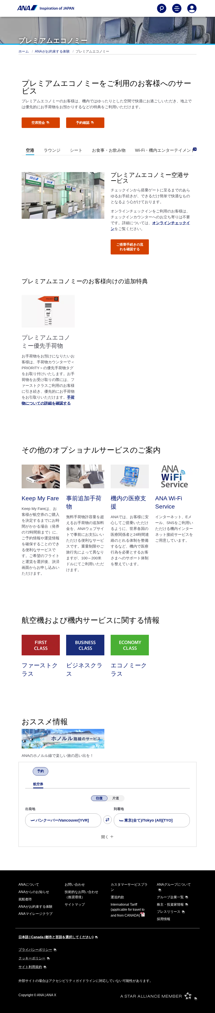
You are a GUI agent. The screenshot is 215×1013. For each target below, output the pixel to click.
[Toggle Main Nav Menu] (176, 8)
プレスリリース (168, 911)
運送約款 (117, 897)
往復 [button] (99, 798)
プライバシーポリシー (35, 949)
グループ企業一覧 (170, 897)
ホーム (24, 51)
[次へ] (52, 771)
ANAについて (28, 884)
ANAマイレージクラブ (35, 914)
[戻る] (29, 771)
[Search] (161, 8)
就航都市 (25, 899)
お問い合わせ (75, 884)
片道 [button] (115, 798)
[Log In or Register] (192, 8)
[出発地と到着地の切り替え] (107, 819)
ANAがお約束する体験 (53, 51)
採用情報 (163, 919)
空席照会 (38, 122)
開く (105, 837)
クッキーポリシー (31, 958)
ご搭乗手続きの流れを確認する (129, 247)
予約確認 (83, 122)
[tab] (30, 150)
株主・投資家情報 (170, 904)
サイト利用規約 (30, 967)
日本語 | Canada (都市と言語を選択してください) (55, 937)
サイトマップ (75, 904)
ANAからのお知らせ (33, 892)
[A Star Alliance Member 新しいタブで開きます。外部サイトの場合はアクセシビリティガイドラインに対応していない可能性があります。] (160, 998)
